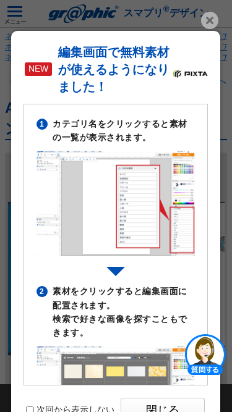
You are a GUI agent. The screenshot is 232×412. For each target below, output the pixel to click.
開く (205, 354)
